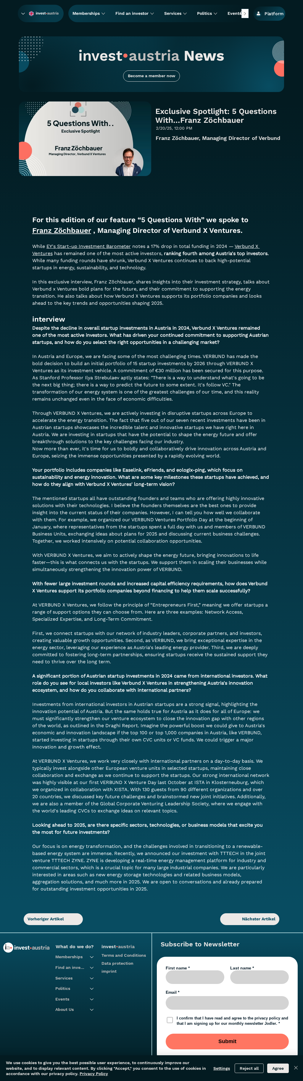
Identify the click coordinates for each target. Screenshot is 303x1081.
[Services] (92, 978)
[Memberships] (92, 957)
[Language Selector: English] (28, 13)
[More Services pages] (185, 13)
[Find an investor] (92, 967)
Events (62, 999)
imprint (109, 971)
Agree (278, 1068)
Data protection (117, 963)
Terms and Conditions (123, 955)
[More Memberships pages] (103, 13)
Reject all (249, 1068)
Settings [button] (221, 1068)
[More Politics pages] (215, 13)
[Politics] (92, 988)
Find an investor (69, 967)
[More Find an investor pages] (152, 13)
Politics (62, 988)
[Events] (92, 999)
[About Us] (92, 1009)
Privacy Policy (94, 1073)
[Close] (295, 1068)
